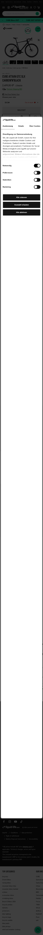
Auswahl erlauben (21, 205)
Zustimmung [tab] (8, 126)
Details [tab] (21, 126)
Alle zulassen (21, 197)
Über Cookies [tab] (34, 126)
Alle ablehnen (21, 212)
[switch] (37, 173)
